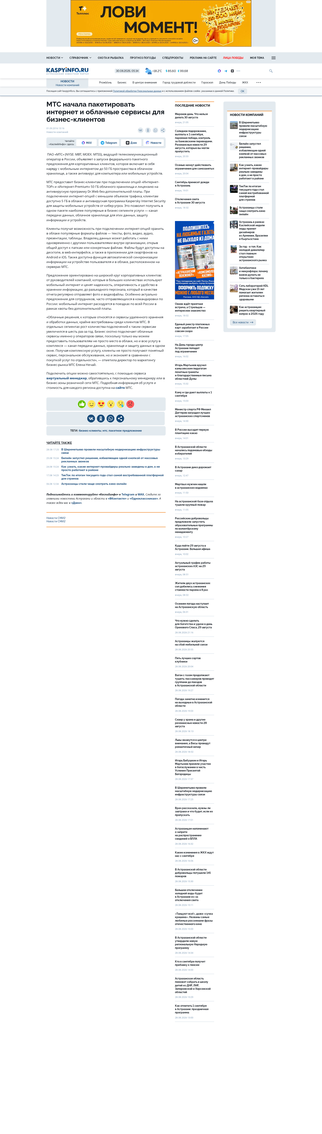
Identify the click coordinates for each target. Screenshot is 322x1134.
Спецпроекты (172, 57)
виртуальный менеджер (66, 378)
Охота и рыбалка (111, 57)
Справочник (79, 57)
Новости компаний (67, 85)
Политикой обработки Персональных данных (137, 91)
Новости (53, 57)
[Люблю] (101, 404)
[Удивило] (111, 404)
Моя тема (257, 57)
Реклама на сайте (203, 57)
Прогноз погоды (143, 57)
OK (242, 91)
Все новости (240, 322)
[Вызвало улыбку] (91, 404)
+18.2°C (157, 71)
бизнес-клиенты (90, 430)
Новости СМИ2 (55, 518)
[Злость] (130, 404)
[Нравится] (82, 404)
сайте (120, 387)
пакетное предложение (125, 430)
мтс (104, 430)
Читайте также (59, 443)
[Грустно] (120, 404)
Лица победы (233, 57)
